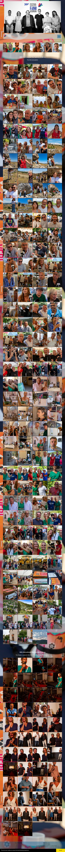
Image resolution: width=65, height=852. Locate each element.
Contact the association (44, 848)
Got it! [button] (60, 850)
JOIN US (51, 848)
